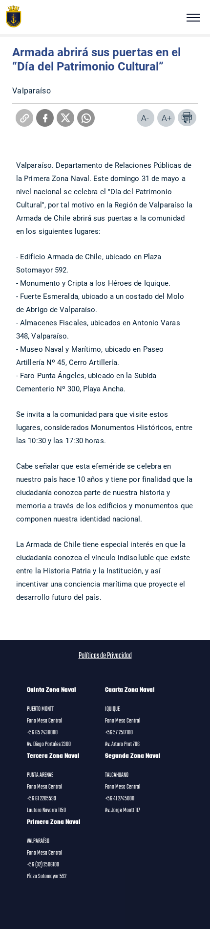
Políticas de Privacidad (105, 656)
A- (145, 117)
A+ (167, 117)
